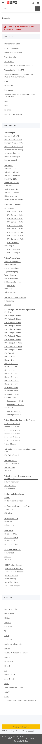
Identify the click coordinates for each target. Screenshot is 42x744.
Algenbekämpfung (11, 268)
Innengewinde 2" (14, 411)
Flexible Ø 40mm (11, 367)
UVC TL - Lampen (13, 252)
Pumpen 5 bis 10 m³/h (13, 139)
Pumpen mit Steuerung (13, 150)
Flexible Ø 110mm (11, 377)
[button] (33, 2)
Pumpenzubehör (11, 160)
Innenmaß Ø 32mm (12, 430)
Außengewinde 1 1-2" (15, 404)
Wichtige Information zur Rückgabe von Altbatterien (19, 95)
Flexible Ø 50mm (11, 370)
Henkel (7, 666)
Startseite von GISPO (12, 44)
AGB (6, 81)
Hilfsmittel (8, 522)
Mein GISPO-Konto (11, 48)
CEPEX (6, 696)
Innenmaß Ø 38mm (12, 433)
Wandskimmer (10, 485)
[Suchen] (37, 8)
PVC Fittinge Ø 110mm (13, 343)
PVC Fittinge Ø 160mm (13, 350)
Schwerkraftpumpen (12, 156)
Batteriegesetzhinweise (13, 114)
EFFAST (7, 648)
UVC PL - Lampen (13, 249)
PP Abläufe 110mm (11, 394)
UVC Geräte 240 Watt (15, 239)
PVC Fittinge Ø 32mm (12, 322)
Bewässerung (10, 579)
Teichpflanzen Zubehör (14, 572)
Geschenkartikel (11, 575)
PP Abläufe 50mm (11, 387)
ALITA (6, 635)
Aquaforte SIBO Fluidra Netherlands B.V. (20, 701)
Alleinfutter (8, 509)
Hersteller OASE (10, 534)
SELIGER (7, 622)
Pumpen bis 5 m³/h (11, 136)
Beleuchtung (9, 301)
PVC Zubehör (9, 353)
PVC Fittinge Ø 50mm (12, 329)
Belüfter (7, 556)
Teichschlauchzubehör (13, 444)
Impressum (8, 90)
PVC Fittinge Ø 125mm (13, 346)
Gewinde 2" (8, 408)
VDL (5, 631)
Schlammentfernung (12, 282)
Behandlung (9, 525)
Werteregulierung (11, 278)
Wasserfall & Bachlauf (14, 568)
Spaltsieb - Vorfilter (11, 189)
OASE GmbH (9, 613)
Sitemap (7, 110)
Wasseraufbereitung (12, 261)
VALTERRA (8, 627)
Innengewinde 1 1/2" (15, 401)
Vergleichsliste (10, 57)
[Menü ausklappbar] (3, 1)
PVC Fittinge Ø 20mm (12, 315)
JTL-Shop (25, 741)
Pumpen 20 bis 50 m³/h (13, 146)
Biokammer (8, 186)
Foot (6, 101)
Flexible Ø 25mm (11, 360)
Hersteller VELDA (11, 544)
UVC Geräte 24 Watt (15, 215)
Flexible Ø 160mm (11, 384)
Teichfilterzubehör (11, 192)
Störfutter (8, 513)
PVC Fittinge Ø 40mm (12, 326)
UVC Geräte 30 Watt (15, 218)
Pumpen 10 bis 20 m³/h (13, 143)
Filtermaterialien (10, 196)
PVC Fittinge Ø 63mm (12, 332)
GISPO (6, 683)
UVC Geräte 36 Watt (15, 222)
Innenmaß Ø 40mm (12, 437)
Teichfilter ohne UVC (12, 175)
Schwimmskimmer (11, 482)
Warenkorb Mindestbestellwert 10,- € (18, 65)
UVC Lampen (9, 246)
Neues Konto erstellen (13, 52)
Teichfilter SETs (10, 169)
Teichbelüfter (9, 467)
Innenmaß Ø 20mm (12, 423)
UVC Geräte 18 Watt (15, 211)
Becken (7, 497)
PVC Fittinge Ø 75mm (12, 336)
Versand (30, 731)
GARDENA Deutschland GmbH (16, 653)
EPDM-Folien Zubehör (13, 565)
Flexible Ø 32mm (11, 363)
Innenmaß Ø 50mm (12, 440)
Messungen (9, 289)
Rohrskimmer (9, 489)
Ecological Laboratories (13, 644)
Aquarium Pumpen (12, 585)
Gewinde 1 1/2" (10, 397)
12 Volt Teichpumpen (12, 153)
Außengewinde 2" (14, 415)
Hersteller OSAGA (11, 537)
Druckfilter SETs (10, 179)
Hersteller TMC (10, 541)
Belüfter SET (9, 553)
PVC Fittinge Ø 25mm (12, 319)
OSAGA (7, 692)
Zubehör (7, 304)
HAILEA (7, 657)
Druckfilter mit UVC (11, 182)
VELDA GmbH (9, 674)
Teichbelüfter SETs (11, 464)
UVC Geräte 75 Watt (15, 229)
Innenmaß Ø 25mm (12, 427)
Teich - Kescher (10, 292)
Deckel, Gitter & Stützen (13, 501)
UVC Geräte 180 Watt (15, 235)
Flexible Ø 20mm (11, 356)
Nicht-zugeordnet (11, 609)
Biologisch (11, 285)
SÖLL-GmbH (9, 679)
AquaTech (8, 640)
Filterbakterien (10, 265)
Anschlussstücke (11, 582)
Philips (7, 618)
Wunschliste (9, 61)
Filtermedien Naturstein (13, 199)
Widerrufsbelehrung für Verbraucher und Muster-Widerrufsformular (20, 75)
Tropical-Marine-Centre (13, 688)
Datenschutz (9, 85)
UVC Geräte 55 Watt (15, 225)
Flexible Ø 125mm (11, 380)
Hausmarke (8, 661)
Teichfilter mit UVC (11, 172)
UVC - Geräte (9, 208)
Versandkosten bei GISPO (14, 70)
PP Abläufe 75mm (11, 391)
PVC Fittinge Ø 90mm (12, 339)
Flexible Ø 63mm (11, 373)
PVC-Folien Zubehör (12, 455)
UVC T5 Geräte (12, 242)
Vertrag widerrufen (21, 727)
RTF (5, 670)
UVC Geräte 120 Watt (15, 232)
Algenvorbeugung (11, 271)
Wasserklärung (10, 275)
